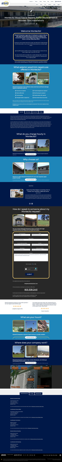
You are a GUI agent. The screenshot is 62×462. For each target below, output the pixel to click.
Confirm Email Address (40, 248)
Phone (40, 233)
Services (31, 1)
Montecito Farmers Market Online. (37, 417)
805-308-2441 (58, 1)
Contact (52, 1)
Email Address (22, 248)
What (37, 4)
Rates (41, 4)
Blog (48, 1)
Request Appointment (30, 23)
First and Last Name (22, 233)
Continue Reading (30, 154)
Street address (31, 238)
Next (32, 203)
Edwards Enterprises (5, 3)
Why (45, 4)
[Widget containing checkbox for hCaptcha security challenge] (31, 269)
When (54, 4)
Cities (36, 1)
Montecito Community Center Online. (38, 406)
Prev (30, 203)
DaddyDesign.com (58, 459)
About (41, 1)
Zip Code (39, 243)
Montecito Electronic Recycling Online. (37, 439)
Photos (44, 1)
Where (59, 4)
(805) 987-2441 (18, 455)
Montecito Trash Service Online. (33, 428)
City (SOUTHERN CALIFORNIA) (22, 243)
